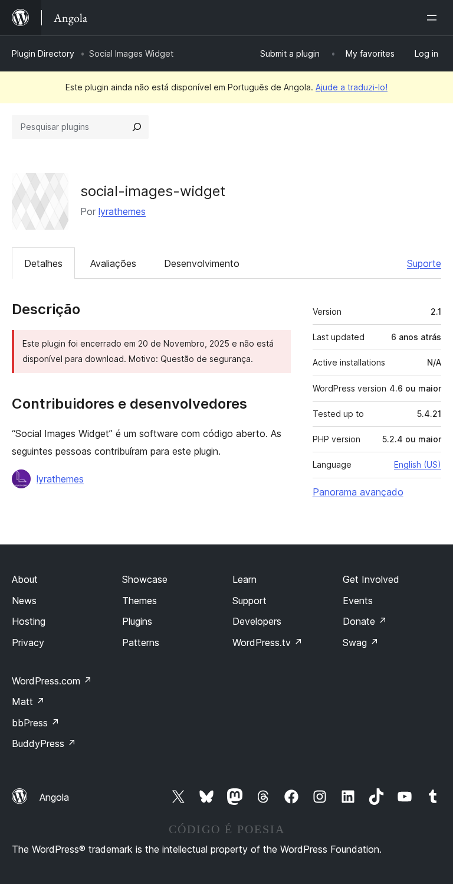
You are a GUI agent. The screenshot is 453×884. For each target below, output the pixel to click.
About (25, 579)
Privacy (28, 642)
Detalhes (43, 263)
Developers (256, 621)
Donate (365, 621)
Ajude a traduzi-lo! (352, 87)
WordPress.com (52, 681)
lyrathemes (122, 211)
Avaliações (113, 263)
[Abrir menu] (434, 17)
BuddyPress (44, 743)
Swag (361, 642)
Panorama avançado (358, 492)
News (24, 600)
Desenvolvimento (201, 263)
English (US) (417, 464)
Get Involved (371, 579)
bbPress (36, 723)
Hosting (28, 621)
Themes (139, 600)
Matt (28, 701)
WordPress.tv (267, 642)
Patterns (140, 642)
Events (358, 600)
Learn (244, 579)
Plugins (137, 621)
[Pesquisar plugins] (137, 127)
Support (249, 600)
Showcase (145, 579)
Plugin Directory (43, 53)
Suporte (424, 263)
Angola (54, 797)
